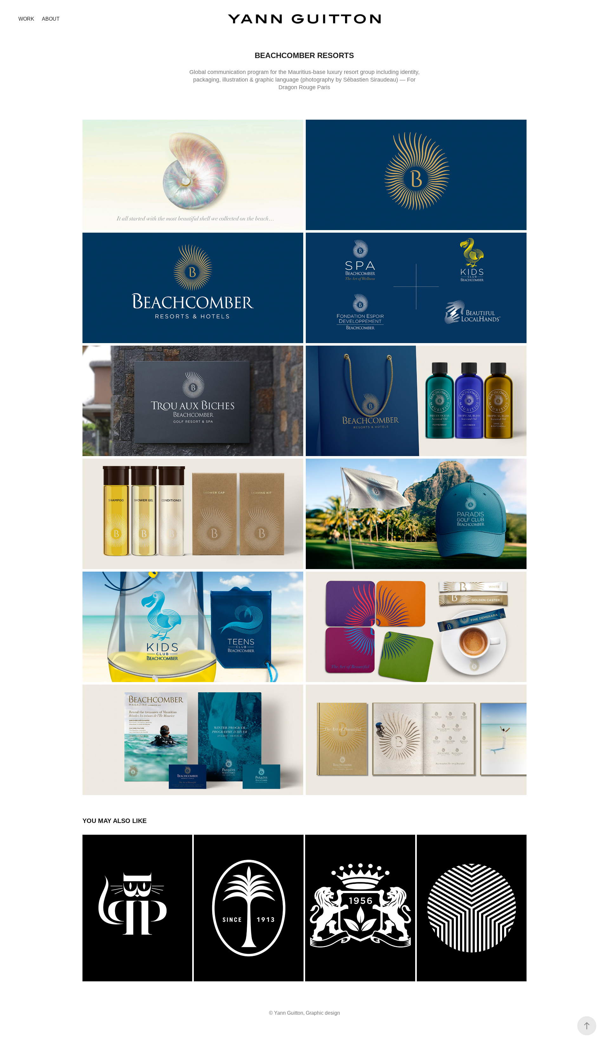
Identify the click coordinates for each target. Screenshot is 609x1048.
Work (26, 19)
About (51, 19)
